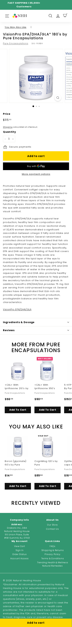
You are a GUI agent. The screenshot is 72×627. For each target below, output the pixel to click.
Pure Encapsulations (15, 43)
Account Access (19, 558)
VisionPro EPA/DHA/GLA (17, 309)
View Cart (19, 546)
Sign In (20, 550)
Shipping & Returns (52, 550)
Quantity (9, 132)
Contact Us (52, 528)
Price (6, 114)
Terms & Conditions (52, 558)
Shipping (7, 127)
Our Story (52, 524)
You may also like (15, 27)
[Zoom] (58, 97)
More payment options (36, 174)
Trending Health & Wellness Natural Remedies (52, 564)
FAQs (52, 546)
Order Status (19, 554)
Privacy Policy (52, 554)
